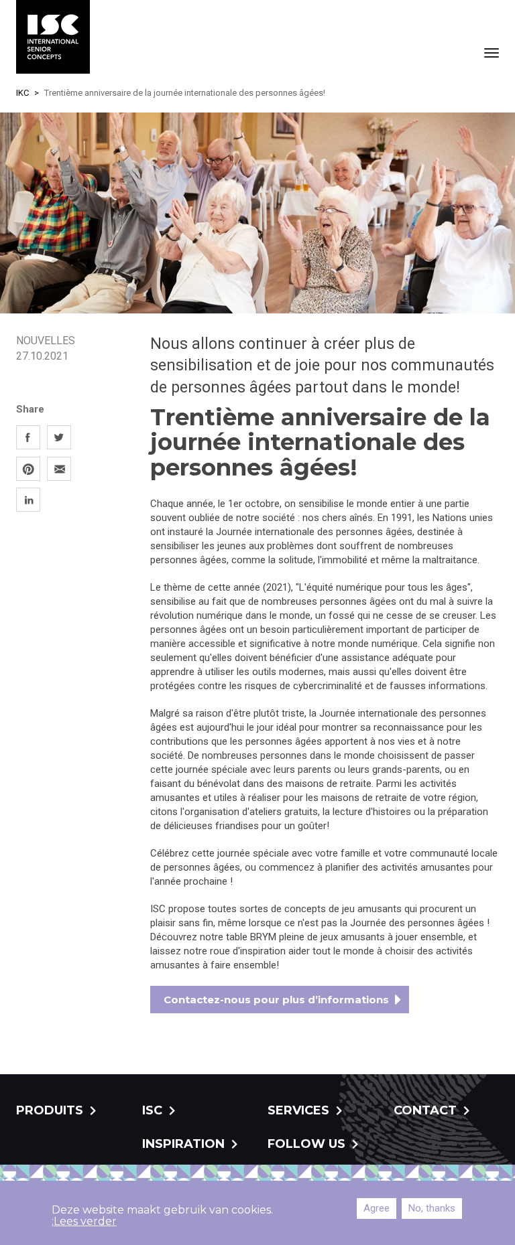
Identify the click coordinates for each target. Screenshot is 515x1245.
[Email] (59, 468)
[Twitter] (59, 437)
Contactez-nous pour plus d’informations (276, 999)
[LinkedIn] (28, 500)
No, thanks (431, 1208)
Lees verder (85, 1221)
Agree (376, 1208)
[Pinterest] (28, 468)
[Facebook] (28, 437)
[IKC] (53, 37)
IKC (22, 93)
